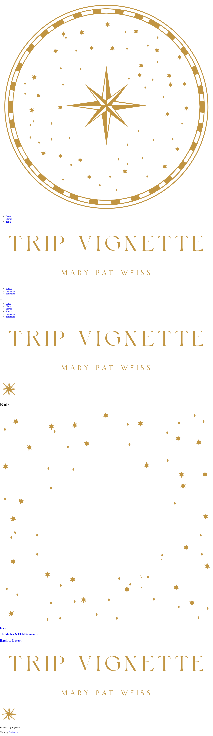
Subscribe (10, 293)
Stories (9, 219)
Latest (8, 216)
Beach (3, 628)
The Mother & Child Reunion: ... (19, 634)
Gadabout (13, 732)
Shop (8, 221)
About (9, 288)
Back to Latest (10, 640)
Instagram (10, 291)
